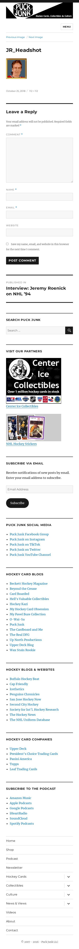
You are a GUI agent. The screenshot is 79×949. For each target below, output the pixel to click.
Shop (10, 849)
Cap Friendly (19, 684)
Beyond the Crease (23, 588)
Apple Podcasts (21, 803)
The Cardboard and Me (26, 629)
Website (12, 225)
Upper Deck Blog (22, 645)
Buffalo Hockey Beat (24, 679)
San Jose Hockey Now (25, 699)
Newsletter (14, 867)
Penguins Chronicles (25, 694)
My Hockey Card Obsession (29, 609)
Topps (14, 764)
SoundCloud (18, 818)
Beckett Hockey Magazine (29, 583)
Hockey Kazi (19, 604)
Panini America (21, 759)
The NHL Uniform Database (30, 720)
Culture (11, 894)
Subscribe (17, 503)
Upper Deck (18, 748)
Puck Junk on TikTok (25, 544)
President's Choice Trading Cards (34, 754)
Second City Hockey (24, 704)
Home (10, 841)
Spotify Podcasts (22, 823)
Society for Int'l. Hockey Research (34, 709)
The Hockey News (23, 714)
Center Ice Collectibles (22, 406)
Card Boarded (19, 594)
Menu (67, 26)
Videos (11, 912)
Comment (14, 134)
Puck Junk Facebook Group (29, 534)
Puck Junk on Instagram (27, 539)
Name (11, 189)
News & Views (16, 903)
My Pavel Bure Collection (28, 614)
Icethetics (17, 689)
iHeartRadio (18, 813)
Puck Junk (17, 624)
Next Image (36, 37)
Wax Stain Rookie (22, 650)
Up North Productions (26, 640)
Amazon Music (20, 798)
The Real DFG (19, 635)
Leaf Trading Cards (23, 769)
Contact (12, 930)
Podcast (12, 858)
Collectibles (14, 885)
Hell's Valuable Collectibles (29, 599)
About (10, 921)
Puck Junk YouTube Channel (30, 555)
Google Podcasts (22, 808)
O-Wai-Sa (17, 619)
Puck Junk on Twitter (25, 549)
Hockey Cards (16, 876)
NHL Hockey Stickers (21, 444)
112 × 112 (33, 90)
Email (11, 207)
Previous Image (15, 37)
